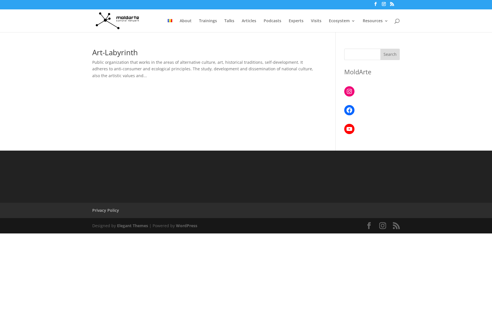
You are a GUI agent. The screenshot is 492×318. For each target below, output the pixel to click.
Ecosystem (339, 21)
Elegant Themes (132, 225)
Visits (316, 21)
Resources (373, 21)
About (186, 21)
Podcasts (272, 21)
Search (390, 54)
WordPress (186, 225)
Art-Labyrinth (115, 52)
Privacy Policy (105, 210)
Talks (229, 21)
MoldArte (357, 71)
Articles (249, 21)
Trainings (208, 21)
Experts (296, 21)
